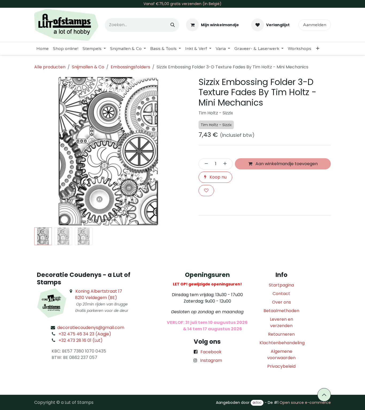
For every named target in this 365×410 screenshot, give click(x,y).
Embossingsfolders (130, 67)
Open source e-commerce (305, 402)
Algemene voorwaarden (281, 354)
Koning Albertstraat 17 (98, 291)
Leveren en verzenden (281, 322)
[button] (41, 151)
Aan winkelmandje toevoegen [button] (286, 164)
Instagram (211, 360)
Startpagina (281, 285)
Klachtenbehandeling (282, 343)
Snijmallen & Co (88, 67)
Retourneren (281, 334)
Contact (281, 294)
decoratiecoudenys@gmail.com (90, 327)
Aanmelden (314, 25)
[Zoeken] (172, 25)
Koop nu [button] (217, 177)
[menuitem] (42, 48)
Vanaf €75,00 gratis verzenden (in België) (182, 3)
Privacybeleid (281, 366)
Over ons (281, 302)
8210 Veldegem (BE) (96, 298)
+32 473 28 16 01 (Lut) (81, 340)
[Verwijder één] (205, 163)
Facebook (211, 352)
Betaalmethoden (281, 311)
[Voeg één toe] (226, 163)
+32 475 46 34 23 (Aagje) (85, 334)
